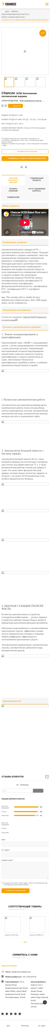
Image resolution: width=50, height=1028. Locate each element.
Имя (4, 840)
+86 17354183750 (29, 977)
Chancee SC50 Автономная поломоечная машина (25, 20)
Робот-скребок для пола (13, 17)
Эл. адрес (6, 850)
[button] (22, 942)
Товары (14, 12)
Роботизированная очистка (15, 14)
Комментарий (13, 197)
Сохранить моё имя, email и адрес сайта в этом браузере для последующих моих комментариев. (25, 883)
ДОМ (7, 12)
